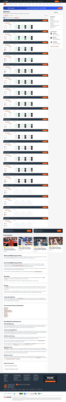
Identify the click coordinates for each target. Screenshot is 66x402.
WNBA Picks (6, 315)
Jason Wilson (55, 41)
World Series (38, 357)
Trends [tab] (14, 66)
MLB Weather (52, 19)
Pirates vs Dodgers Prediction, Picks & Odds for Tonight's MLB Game (40, 249)
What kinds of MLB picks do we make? (11, 369)
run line (7, 286)
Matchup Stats (44, 20)
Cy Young (18, 358)
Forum (27, 389)
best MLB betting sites (38, 271)
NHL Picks (6, 314)
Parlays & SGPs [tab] (16, 15)
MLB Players (52, 24)
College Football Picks (8, 310)
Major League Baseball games (18, 265)
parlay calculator (41, 340)
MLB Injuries (52, 27)
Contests (36, 375)
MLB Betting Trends (53, 26)
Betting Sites (27, 375)
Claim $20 (60, 8)
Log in (61, 1)
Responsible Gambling (17, 380)
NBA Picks (6, 309)
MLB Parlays (6, 307)
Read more (61, 235)
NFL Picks (5, 312)
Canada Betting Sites (27, 377)
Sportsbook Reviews (17, 376)
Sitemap (23, 389)
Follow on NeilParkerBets (56, 39)
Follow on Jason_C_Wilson (56, 43)
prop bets (34, 343)
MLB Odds (51, 18)
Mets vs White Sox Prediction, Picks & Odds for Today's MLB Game (25, 248)
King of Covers (36, 377)
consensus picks (27, 343)
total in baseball (20, 298)
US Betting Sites (26, 376)
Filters (47, 15)
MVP (14, 358)
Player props (6, 348)
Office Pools (36, 380)
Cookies (19, 389)
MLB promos (16, 344)
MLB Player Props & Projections (54, 25)
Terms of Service (14, 389)
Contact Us (6, 376)
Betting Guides (17, 375)
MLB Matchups (52, 17)
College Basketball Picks (8, 311)
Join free (56, 1)
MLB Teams (52, 23)
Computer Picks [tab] (6, 15)
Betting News (16, 377)
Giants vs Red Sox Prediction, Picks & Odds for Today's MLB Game (55, 248)
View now (29, 230)
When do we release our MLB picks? (11, 365)
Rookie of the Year (10, 358)
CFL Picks (5, 316)
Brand (5, 380)
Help (4, 389)
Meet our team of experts (55, 46)
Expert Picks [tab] (11, 15)
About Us (6, 375)
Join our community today (50, 381)
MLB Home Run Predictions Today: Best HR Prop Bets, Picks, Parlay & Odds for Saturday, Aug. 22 (10, 249)
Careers (5, 377)
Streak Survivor (36, 376)
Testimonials (6, 381)
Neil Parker (54, 37)
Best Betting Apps (27, 380)
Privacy (8, 389)
